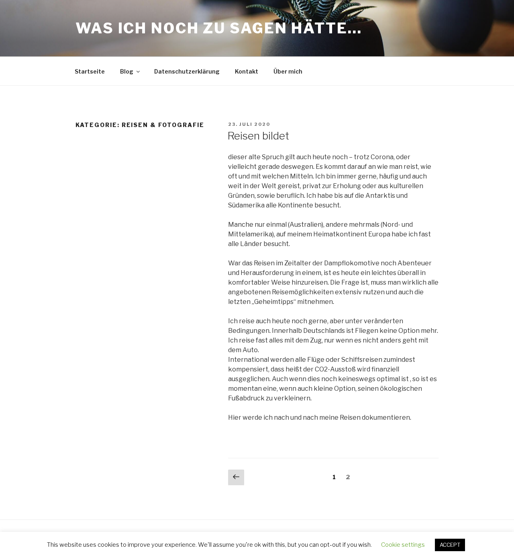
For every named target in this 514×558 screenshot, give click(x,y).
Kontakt (246, 71)
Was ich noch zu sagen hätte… (218, 28)
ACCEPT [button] (450, 545)
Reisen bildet (258, 135)
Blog (126, 71)
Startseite (90, 71)
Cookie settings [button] (403, 544)
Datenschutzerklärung (187, 71)
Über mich (287, 71)
